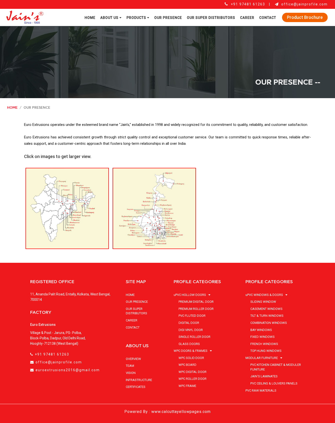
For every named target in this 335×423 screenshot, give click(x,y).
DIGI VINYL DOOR (191, 330)
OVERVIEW (133, 359)
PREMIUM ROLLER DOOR (196, 309)
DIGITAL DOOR (189, 323)
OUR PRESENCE (168, 18)
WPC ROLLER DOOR (192, 379)
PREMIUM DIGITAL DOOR (196, 302)
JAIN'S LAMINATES (264, 376)
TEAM (130, 366)
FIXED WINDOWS (262, 337)
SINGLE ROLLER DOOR (194, 337)
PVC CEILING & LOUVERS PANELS (273, 383)
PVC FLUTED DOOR (192, 315)
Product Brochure (305, 17)
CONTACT (267, 18)
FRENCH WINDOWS (264, 344)
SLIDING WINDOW (263, 302)
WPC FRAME (187, 386)
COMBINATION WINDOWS (268, 323)
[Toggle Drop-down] (208, 295)
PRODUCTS (137, 18)
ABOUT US (109, 18)
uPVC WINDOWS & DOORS (264, 295)
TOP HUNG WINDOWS (266, 351)
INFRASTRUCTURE (139, 380)
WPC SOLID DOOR (191, 358)
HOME (90, 18)
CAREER (247, 18)
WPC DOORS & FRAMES (191, 351)
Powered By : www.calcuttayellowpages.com (167, 411)
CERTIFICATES (135, 387)
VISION (131, 373)
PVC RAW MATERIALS (260, 390)
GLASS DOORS (189, 344)
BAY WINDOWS (261, 330)
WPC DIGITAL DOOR (192, 372)
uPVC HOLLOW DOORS (190, 295)
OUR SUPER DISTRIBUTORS (211, 18)
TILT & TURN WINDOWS (266, 315)
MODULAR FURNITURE (262, 358)
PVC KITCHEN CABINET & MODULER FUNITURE (275, 367)
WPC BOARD (187, 365)
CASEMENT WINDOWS (266, 309)
